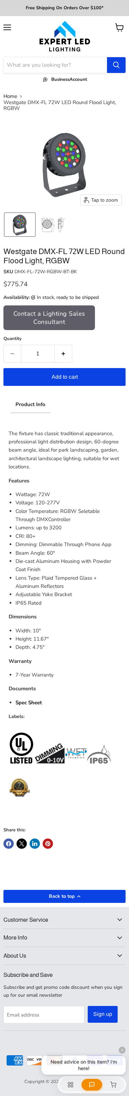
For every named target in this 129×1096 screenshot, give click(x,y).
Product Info (30, 404)
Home (10, 96)
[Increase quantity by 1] (63, 354)
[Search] (116, 65)
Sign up (102, 1014)
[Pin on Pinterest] (48, 844)
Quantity (12, 338)
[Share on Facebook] (8, 844)
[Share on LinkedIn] (35, 844)
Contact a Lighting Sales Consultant (49, 318)
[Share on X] (22, 844)
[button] (19, 224)
